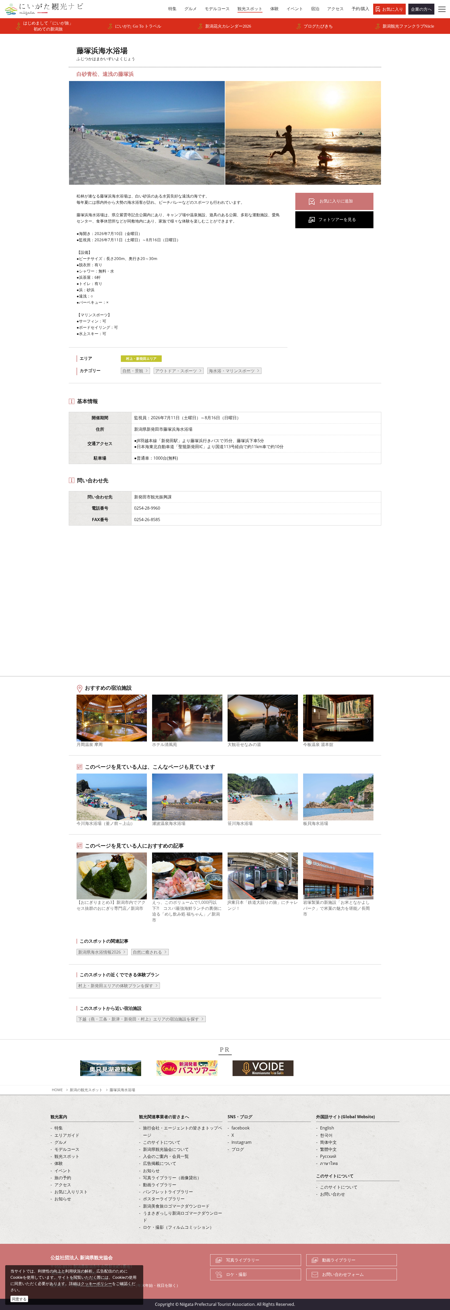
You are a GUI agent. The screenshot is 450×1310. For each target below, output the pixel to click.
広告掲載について (159, 1163)
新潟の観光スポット (86, 1089)
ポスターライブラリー (164, 1199)
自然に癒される (147, 952)
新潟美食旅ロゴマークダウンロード (176, 1206)
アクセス (62, 1185)
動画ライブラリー (159, 1185)
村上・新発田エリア (141, 358)
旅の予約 (62, 1178)
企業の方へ (421, 9)
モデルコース (66, 1149)
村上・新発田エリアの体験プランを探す (115, 985)
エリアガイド (66, 1135)
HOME (57, 1089)
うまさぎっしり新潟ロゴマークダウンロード (182, 1216)
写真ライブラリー (242, 1260)
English (327, 1128)
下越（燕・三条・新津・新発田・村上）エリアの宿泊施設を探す (138, 1019)
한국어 (326, 1135)
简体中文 (328, 1142)
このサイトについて (161, 1142)
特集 (58, 1128)
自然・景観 (132, 371)
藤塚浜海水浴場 (122, 1089)
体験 (58, 1163)
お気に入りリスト (71, 1192)
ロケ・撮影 (236, 1274)
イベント (62, 1170)
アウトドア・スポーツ (176, 371)
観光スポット (66, 1156)
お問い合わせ (332, 1194)
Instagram (242, 1142)
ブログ (238, 1149)
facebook (240, 1128)
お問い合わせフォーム (343, 1274)
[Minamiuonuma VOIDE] (263, 1070)
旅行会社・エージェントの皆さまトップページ (182, 1131)
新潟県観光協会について (166, 1149)
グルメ (60, 1142)
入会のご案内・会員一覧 (166, 1156)
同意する (19, 1298)
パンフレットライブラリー (168, 1192)
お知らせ (62, 1199)
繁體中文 (328, 1149)
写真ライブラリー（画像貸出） (172, 1178)
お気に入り (392, 9)
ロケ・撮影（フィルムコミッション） (178, 1227)
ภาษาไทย (329, 1163)
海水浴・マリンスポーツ (232, 371)
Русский (328, 1156)
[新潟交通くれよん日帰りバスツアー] (187, 1070)
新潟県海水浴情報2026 (99, 952)
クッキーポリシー (96, 1283)
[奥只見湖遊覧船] (110, 1070)
